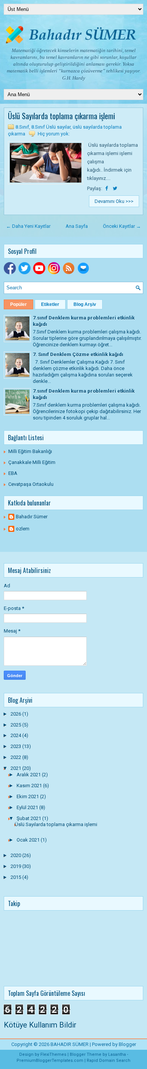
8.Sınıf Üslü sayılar (50, 127)
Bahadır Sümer (31, 516)
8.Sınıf (22, 127)
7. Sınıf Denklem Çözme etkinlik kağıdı (78, 354)
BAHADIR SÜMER (70, 1044)
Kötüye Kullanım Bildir (40, 1024)
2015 (16, 877)
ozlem (22, 528)
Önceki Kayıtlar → (122, 226)
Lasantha (117, 1054)
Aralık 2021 (29, 774)
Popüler (18, 304)
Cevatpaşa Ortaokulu (31, 484)
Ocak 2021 (29, 840)
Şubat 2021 (29, 818)
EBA (12, 473)
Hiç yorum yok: (54, 134)
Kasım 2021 (30, 785)
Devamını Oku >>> (114, 201)
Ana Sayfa (77, 226)
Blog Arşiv (85, 304)
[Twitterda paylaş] (115, 188)
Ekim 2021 (28, 796)
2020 (16, 855)
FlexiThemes (53, 1054)
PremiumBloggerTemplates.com (50, 1060)
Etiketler (50, 304)
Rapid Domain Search (108, 1060)
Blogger (127, 1044)
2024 (16, 735)
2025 (16, 725)
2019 (16, 866)
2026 (16, 714)
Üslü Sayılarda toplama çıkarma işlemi (61, 116)
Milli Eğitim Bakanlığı (30, 451)
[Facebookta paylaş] (107, 188)
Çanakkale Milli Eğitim (31, 462)
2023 (16, 746)
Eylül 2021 (28, 807)
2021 (16, 768)
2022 (16, 757)
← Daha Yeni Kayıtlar (28, 226)
